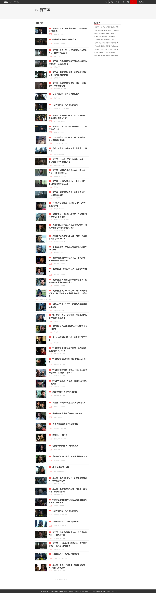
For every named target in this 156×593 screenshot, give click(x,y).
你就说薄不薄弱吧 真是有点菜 (64, 39)
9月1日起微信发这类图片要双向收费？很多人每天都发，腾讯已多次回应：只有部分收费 (108, 55)
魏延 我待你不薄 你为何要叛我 (64, 392)
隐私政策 (87, 591)
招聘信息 (76, 591)
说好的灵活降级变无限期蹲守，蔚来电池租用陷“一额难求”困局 (108, 46)
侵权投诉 (114, 591)
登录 (133, 2)
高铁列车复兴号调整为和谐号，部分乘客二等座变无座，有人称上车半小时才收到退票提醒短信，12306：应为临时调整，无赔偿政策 (108, 27)
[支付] (123, 2)
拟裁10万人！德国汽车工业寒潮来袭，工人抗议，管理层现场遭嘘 (108, 43)
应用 (10, 2)
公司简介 (66, 591)
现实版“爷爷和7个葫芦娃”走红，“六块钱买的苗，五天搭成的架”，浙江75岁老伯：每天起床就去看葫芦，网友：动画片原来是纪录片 (108, 49)
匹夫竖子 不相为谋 (59, 435)
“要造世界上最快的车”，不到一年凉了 (106, 36)
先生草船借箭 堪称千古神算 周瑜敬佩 (67, 413)
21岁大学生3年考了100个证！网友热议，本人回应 (108, 39)
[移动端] (106, 2)
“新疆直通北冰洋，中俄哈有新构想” (105, 52)
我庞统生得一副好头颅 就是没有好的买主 (68, 403)
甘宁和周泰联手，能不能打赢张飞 (66, 522)
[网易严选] (118, 2)
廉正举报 (109, 591)
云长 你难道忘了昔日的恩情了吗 (65, 424)
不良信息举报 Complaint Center (98, 591)
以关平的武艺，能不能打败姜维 (65, 105)
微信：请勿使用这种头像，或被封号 (105, 33)
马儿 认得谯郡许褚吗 (60, 467)
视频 (50, 34)
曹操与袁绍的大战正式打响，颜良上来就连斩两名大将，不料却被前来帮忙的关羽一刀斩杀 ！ (68, 293)
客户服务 (82, 591)
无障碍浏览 (17, 2)
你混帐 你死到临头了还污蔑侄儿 (65, 446)
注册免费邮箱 (141, 2)
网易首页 (6, 2)
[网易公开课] (111, 2)
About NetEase (59, 591)
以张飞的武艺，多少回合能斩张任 (66, 94)
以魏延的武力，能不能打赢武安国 (66, 554)
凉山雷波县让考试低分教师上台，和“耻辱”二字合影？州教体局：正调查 (108, 30)
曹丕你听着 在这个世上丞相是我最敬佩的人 (69, 456)
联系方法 (71, 591)
